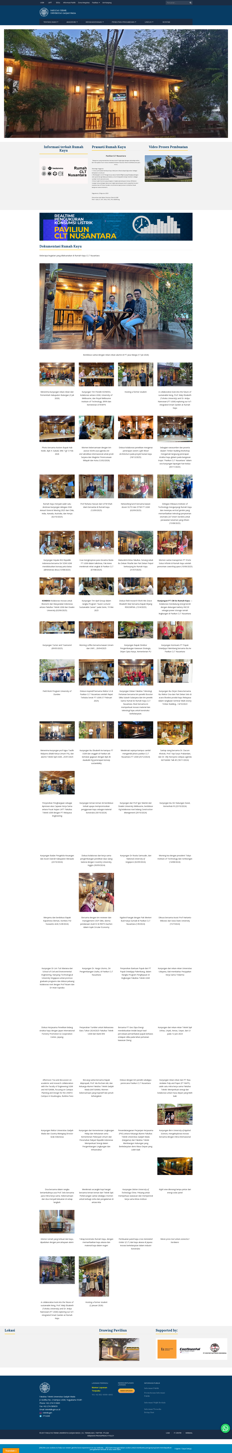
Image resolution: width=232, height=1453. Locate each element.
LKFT (50, 2)
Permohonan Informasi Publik (154, 1394)
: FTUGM (46, 1416)
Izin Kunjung (106, 2)
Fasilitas (95, 2)
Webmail (189, 1433)
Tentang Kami (50, 22)
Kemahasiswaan (94, 22)
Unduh (148, 22)
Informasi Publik (69, 2)
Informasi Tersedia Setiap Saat (152, 1411)
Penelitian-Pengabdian (123, 22)
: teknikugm (47, 1412)
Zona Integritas (84, 2)
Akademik (71, 22)
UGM (42, 2)
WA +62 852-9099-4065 (102, 1394)
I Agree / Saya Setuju (183, 1448)
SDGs (58, 2)
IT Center (177, 1433)
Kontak (166, 22)
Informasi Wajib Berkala (154, 1402)
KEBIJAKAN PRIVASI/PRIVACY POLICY (100, 1436)
